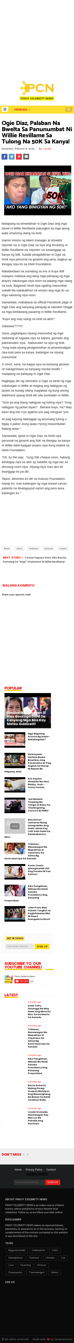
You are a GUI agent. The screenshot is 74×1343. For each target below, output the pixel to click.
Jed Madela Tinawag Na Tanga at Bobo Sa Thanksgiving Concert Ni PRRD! (39, 805)
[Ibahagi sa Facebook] (4, 157)
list (63, 1258)
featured (33, 548)
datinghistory (15, 1258)
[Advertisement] (37, 38)
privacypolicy (15, 1273)
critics (19, 548)
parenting (25, 1265)
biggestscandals (16, 1250)
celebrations (38, 1250)
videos (63, 548)
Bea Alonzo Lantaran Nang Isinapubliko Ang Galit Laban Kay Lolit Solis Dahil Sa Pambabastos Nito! (27, 828)
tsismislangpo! (36, 1273)
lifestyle (50, 1258)
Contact (51, 1169)
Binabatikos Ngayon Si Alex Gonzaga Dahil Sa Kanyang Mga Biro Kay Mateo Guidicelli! (26, 718)
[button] (5, 109)
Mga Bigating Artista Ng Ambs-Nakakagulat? (39, 736)
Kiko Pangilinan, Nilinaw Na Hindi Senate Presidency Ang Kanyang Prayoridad (26, 893)
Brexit (7, 548)
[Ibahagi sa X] (12, 157)
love (11, 1265)
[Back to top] (65, 1335)
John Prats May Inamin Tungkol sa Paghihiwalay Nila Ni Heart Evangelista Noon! (39, 913)
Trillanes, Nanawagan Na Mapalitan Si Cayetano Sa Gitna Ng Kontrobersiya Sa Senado (25, 851)
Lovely (47, 148)
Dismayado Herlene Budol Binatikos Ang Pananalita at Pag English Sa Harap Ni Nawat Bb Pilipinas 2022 (27, 763)
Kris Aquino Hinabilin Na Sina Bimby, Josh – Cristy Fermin (38, 783)
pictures (49, 548)
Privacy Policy (34, 1169)
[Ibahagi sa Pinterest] (19, 157)
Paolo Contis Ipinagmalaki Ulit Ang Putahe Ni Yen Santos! (39, 870)
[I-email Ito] (26, 157)
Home (18, 1169)
